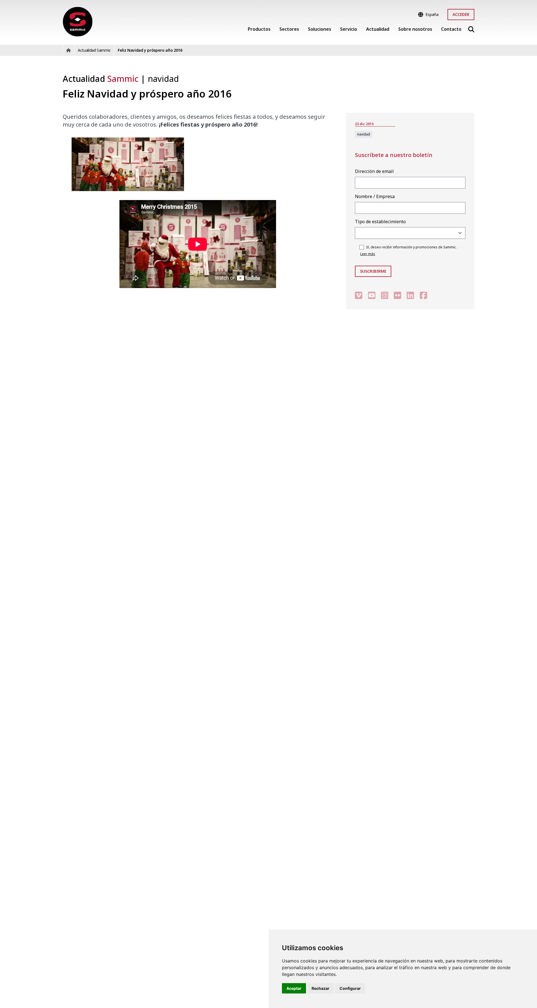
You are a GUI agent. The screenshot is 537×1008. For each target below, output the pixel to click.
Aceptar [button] (294, 988)
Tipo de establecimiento (380, 221)
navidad (163, 78)
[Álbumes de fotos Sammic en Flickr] (397, 295)
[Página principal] (78, 22)
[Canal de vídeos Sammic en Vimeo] (358, 295)
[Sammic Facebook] (423, 295)
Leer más (367, 253)
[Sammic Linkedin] (410, 295)
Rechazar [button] (320, 988)
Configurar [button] (350, 988)
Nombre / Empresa (375, 196)
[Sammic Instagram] (384, 295)
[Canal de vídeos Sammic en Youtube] (371, 295)
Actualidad (100, 78)
